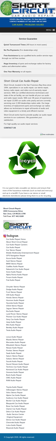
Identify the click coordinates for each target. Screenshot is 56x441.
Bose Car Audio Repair (15, 406)
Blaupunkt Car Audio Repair (17, 403)
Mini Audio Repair (13, 325)
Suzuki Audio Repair (14, 361)
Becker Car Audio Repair (16, 401)
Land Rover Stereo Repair (17, 314)
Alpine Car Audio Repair (16, 395)
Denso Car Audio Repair (16, 420)
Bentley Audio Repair (14, 327)
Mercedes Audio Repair (15, 342)
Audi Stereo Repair (14, 261)
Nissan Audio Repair (14, 348)
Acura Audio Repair (14, 258)
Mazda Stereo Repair (15, 340)
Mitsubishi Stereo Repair (16, 345)
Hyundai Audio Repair (15, 303)
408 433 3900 (41, 21)
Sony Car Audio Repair (15, 319)
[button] (48, 30)
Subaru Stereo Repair (15, 359)
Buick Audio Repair (14, 375)
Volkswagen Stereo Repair (17, 390)
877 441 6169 (30, 21)
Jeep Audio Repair (13, 322)
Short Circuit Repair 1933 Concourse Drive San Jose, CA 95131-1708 (14, 211)
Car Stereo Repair (13, 250)
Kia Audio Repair (13, 311)
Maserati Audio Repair (15, 428)
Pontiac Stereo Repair (15, 350)
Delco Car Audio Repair (15, 412)
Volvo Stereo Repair (14, 392)
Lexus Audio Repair (14, 337)
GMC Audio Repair (13, 378)
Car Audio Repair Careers (16, 245)
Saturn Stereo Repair (15, 356)
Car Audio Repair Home (16, 239)
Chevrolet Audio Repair (15, 422)
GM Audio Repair (13, 295)
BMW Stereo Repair (14, 264)
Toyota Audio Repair (14, 387)
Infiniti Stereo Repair (14, 306)
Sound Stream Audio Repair (17, 364)
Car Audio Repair (13, 247)
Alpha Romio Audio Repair (17, 275)
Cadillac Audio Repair (15, 266)
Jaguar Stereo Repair (15, 308)
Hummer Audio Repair (15, 300)
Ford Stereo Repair (14, 292)
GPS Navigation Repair (15, 255)
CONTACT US (10, 128)
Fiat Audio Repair (13, 280)
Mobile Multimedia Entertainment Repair (22, 253)
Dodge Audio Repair (14, 289)
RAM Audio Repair (13, 380)
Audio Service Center (15, 414)
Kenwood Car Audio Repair (17, 369)
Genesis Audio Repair (15, 372)
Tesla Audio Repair (13, 330)
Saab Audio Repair (13, 353)
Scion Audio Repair (14, 272)
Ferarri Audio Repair (14, 277)
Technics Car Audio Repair (17, 367)
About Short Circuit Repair (17, 242)
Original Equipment (14, 417)
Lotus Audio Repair (14, 425)
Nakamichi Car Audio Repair (17, 269)
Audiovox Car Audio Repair (17, 398)
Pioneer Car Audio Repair (16, 317)
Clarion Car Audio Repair (16, 409)
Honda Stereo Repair (15, 298)
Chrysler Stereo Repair (15, 287)
